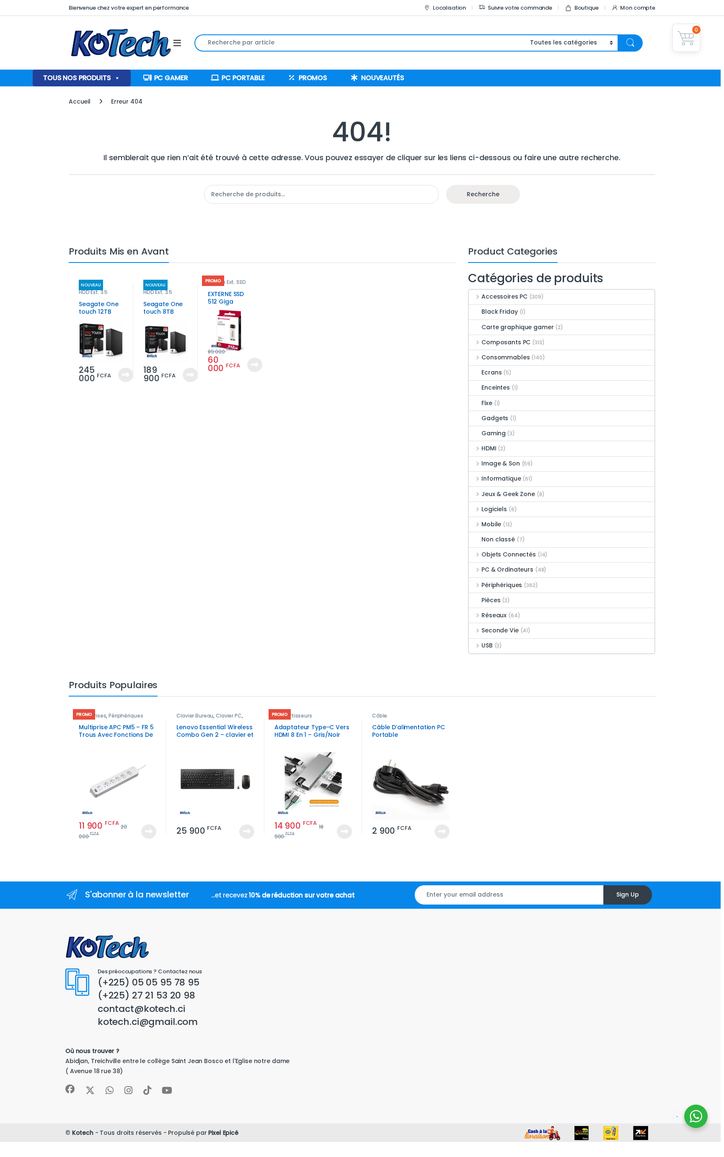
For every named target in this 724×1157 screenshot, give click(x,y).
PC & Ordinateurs (507, 569)
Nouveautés (382, 78)
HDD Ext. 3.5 (93, 292)
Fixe (486, 403)
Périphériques (501, 585)
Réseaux (494, 615)
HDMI (488, 448)
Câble (379, 715)
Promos (313, 78)
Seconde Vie (499, 630)
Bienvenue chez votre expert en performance (129, 8)
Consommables (505, 357)
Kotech (82, 1132)
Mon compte (637, 8)
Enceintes (495, 387)
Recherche (483, 194)
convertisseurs (293, 715)
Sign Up (627, 894)
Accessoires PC (504, 296)
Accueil (79, 101)
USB (486, 645)
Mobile (491, 524)
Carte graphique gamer (517, 327)
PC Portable (243, 78)
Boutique (586, 8)
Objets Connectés (508, 554)
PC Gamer (171, 78)
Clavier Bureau (194, 715)
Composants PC (505, 342)
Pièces (490, 600)
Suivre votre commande (520, 8)
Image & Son (500, 463)
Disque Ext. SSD (227, 282)
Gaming (493, 433)
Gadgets (494, 418)
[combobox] (359, 43)
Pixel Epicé (223, 1132)
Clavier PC (229, 715)
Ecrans (491, 372)
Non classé (498, 539)
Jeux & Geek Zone (508, 494)
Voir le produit (122, 375)
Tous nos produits (77, 78)
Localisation (449, 8)
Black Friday (499, 311)
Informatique (501, 478)
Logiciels (494, 509)
